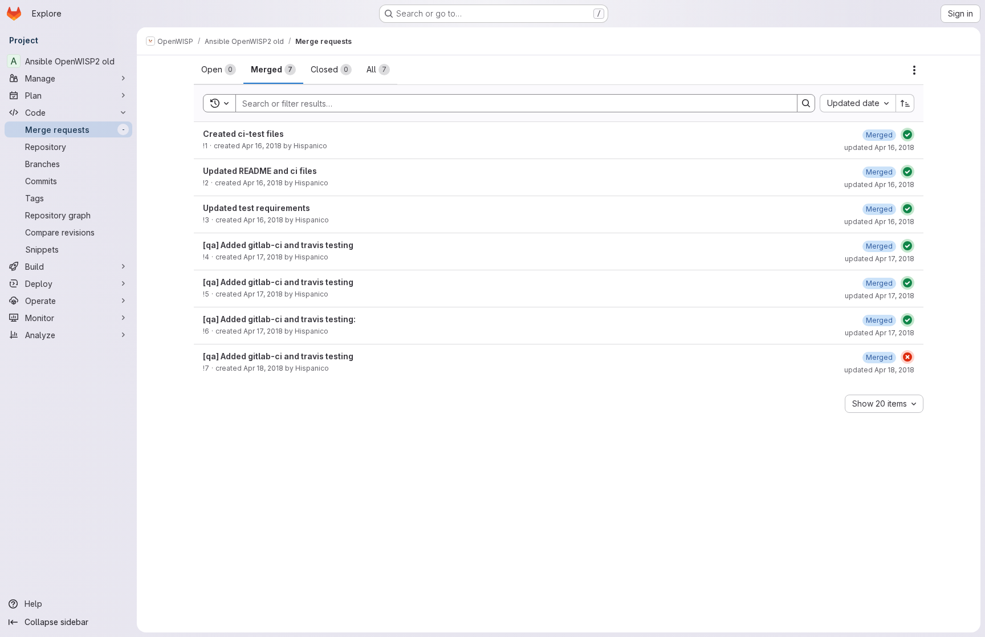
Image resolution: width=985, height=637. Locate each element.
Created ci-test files (243, 134)
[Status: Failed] (907, 357)
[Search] (806, 103)
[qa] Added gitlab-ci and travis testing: (279, 319)
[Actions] (914, 70)
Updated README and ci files (260, 171)
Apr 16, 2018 (262, 145)
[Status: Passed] (907, 134)
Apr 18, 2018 (263, 368)
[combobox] (858, 103)
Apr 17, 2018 (263, 257)
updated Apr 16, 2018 (879, 147)
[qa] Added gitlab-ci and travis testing (278, 245)
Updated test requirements (256, 208)
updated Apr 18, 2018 (879, 370)
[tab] (218, 69)
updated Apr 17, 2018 (879, 258)
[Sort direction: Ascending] (905, 103)
